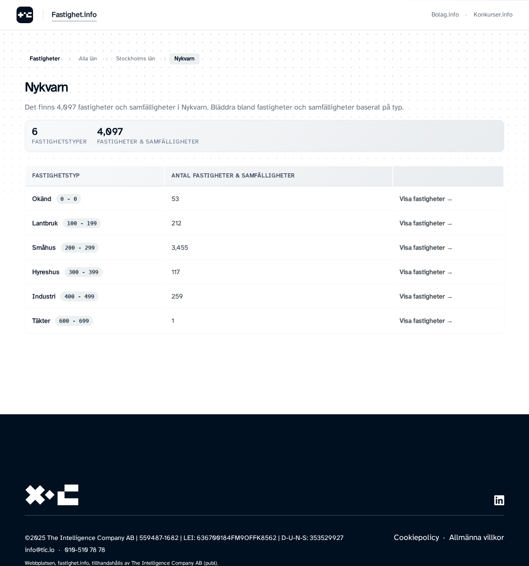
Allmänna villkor (476, 538)
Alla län (88, 59)
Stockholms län (135, 59)
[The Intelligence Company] (25, 15)
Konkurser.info (493, 15)
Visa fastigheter (422, 199)
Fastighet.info (74, 15)
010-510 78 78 (84, 550)
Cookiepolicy (416, 538)
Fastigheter (45, 59)
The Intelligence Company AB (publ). (174, 563)
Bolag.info (445, 15)
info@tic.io (40, 550)
